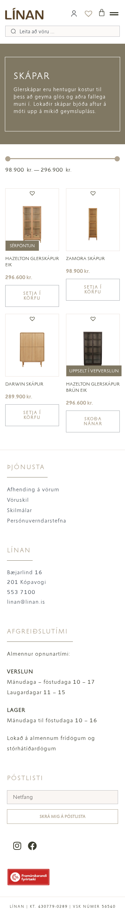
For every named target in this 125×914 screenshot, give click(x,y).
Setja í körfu (32, 296)
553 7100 (21, 592)
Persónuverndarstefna (36, 521)
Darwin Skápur (24, 384)
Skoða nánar (93, 421)
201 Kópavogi (26, 582)
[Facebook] (32, 846)
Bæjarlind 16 (24, 572)
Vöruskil (18, 500)
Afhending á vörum (33, 489)
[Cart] (102, 12)
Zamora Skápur (85, 258)
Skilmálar (19, 510)
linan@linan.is (26, 602)
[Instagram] (17, 846)
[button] (32, 193)
